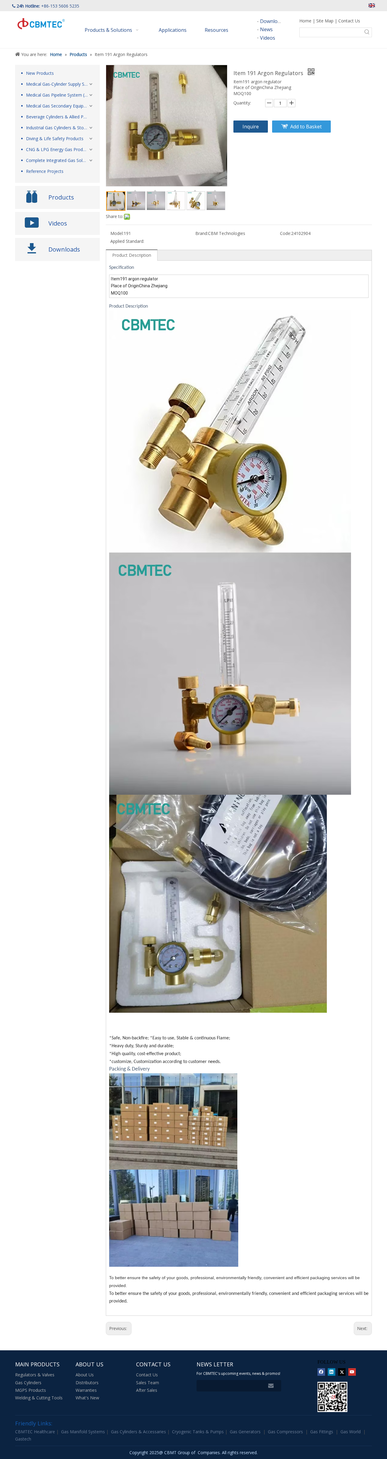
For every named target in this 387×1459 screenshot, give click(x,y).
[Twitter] (342, 1372)
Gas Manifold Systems (83, 1431)
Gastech (23, 1439)
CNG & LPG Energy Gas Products (58, 149)
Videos (267, 38)
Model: (117, 233)
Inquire (250, 126)
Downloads (272, 21)
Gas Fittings (321, 1431)
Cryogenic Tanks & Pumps (198, 1431)
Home (305, 21)
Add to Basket (306, 126)
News (266, 29)
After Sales (146, 1390)
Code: (285, 233)
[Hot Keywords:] (367, 32)
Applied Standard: (127, 241)
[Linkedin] (331, 1372)
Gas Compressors (285, 1431)
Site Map (324, 21)
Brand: (201, 233)
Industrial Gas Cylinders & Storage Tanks (60, 127)
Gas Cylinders (28, 1382)
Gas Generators (245, 1431)
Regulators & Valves (34, 1375)
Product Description (131, 255)
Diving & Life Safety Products (54, 138)
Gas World (350, 1431)
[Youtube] (352, 1372)
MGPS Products (30, 1390)
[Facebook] (321, 1372)
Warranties (86, 1390)
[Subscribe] (271, 1385)
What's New (87, 1398)
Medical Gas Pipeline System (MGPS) (60, 95)
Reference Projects (44, 171)
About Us (85, 1375)
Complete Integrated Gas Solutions (60, 160)
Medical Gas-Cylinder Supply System (60, 84)
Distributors (87, 1382)
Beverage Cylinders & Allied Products (60, 117)
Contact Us (349, 21)
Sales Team (147, 1382)
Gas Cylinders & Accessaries (139, 1431)
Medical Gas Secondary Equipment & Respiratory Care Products (60, 106)
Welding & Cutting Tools (39, 1398)
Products (61, 197)
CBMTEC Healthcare (35, 1431)
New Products (40, 73)
